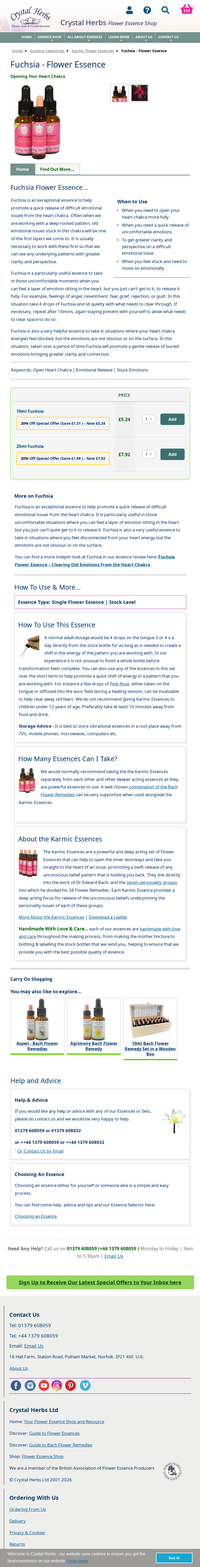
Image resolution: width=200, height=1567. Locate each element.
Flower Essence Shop (43, 1456)
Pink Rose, (120, 684)
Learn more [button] (77, 1561)
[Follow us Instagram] (29, 1385)
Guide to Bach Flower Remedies (60, 1445)
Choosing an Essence (36, 1216)
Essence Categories (47, 50)
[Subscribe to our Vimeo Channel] (85, 1385)
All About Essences (84, 39)
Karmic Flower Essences (93, 50)
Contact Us (168, 39)
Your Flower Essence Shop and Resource (64, 1421)
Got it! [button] (174, 1558)
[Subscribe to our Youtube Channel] (43, 1385)
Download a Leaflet (108, 917)
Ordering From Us (27, 1509)
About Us (143, 39)
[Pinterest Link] (71, 1385)
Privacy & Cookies (27, 1533)
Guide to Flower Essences (54, 1433)
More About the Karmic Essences (51, 917)
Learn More (118, 39)
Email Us (113, 1256)
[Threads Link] (57, 1385)
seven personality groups (152, 882)
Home (27, 37)
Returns (17, 1544)
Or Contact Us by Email (40, 1151)
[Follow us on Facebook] (15, 1385)
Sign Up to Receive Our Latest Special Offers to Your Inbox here (100, 1282)
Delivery (17, 1521)
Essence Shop (49, 39)
